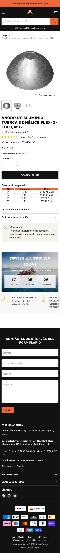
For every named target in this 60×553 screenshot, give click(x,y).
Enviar (7, 409)
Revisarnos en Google (13, 466)
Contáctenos (41, 537)
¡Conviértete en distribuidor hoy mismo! (30, 540)
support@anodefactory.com (32, 28)
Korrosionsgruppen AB (16, 132)
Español (37, 508)
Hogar (5, 35)
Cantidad (6, 158)
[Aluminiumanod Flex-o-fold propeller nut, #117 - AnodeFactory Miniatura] (7, 106)
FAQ (30, 537)
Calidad (21, 537)
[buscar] (54, 21)
